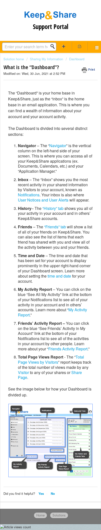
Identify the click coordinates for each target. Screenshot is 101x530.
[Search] (54, 46)
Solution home (14, 59)
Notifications (28, 195)
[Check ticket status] (79, 46)
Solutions (59, 515)
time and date (59, 276)
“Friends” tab (55, 227)
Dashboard (76, 59)
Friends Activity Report (68, 349)
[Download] (41, 267)
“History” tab (52, 208)
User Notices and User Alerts (43, 200)
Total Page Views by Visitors (51, 359)
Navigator (57, 145)
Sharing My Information (46, 59)
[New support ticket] (64, 46)
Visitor (23, 372)
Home (40, 515)
